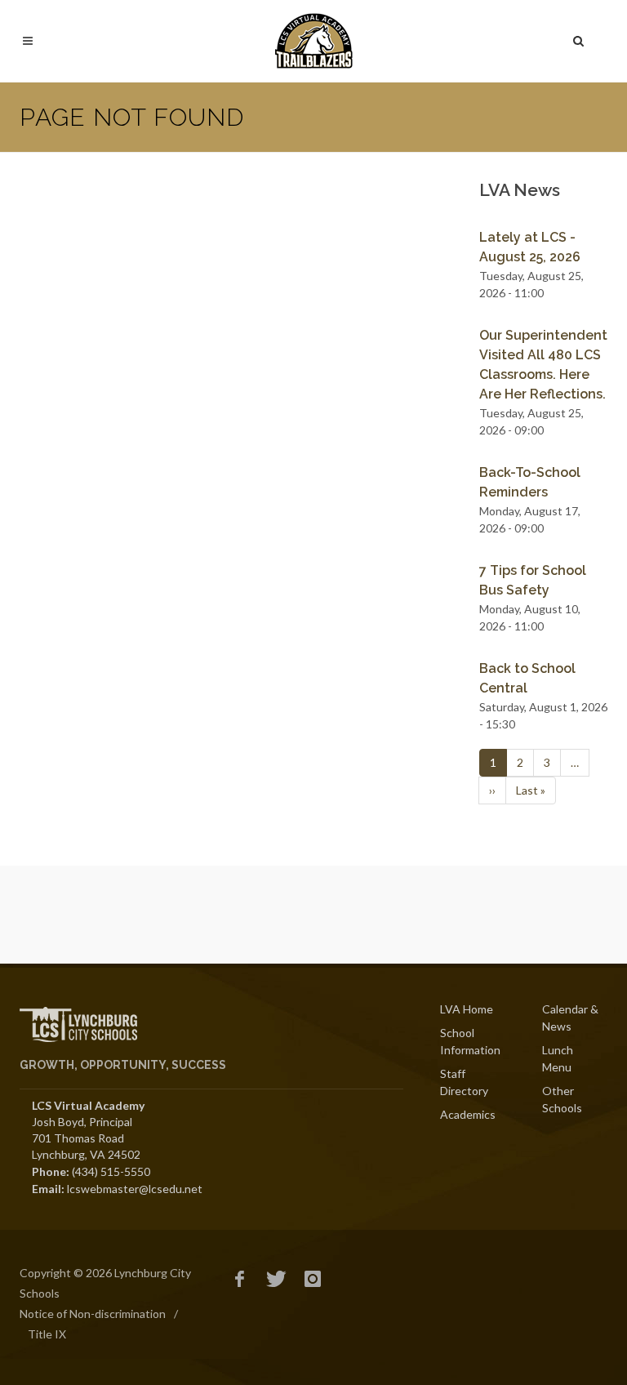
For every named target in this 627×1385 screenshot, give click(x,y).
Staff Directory (464, 1082)
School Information (470, 1041)
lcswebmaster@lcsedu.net (134, 1189)
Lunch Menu (557, 1058)
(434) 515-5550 (111, 1171)
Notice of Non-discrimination (93, 1313)
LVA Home (466, 1009)
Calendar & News (570, 1017)
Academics (468, 1114)
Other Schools (562, 1099)
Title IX (47, 1334)
